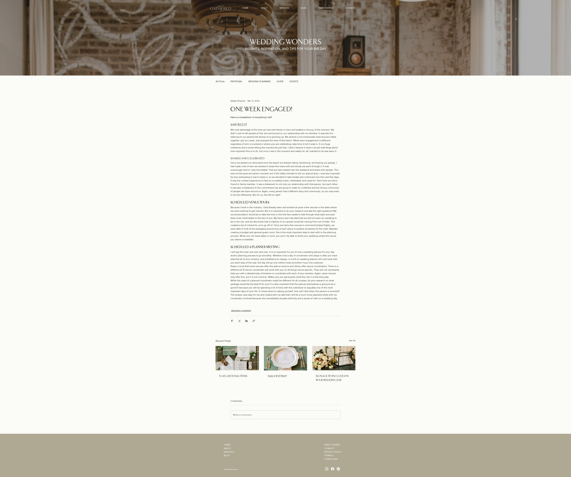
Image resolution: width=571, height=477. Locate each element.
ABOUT (227, 448)
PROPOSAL (236, 81)
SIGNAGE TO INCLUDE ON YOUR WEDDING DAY (332, 378)
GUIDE (280, 81)
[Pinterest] (338, 469)
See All (352, 340)
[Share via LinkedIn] (246, 320)
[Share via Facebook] (231, 320)
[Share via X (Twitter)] (239, 320)
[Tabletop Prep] (285, 358)
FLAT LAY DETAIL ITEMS (233, 376)
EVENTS (294, 81)
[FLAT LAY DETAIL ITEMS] (237, 358)
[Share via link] (253, 320)
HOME (227, 444)
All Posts (220, 81)
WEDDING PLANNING (259, 81)
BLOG (227, 455)
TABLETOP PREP (277, 376)
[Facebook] (332, 469)
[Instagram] (327, 469)
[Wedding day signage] (333, 358)
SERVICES (229, 452)
